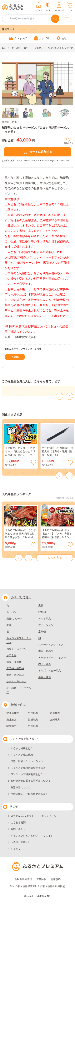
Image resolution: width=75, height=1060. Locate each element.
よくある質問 (18, 822)
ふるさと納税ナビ (21, 842)
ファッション (45, 625)
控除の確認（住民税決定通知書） (29, 793)
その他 (38, 48)
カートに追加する (40, 151)
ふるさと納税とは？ (22, 748)
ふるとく (16, 848)
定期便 (42, 631)
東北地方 (11, 719)
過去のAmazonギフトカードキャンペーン (33, 816)
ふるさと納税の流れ (22, 754)
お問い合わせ (18, 829)
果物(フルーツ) (14, 618)
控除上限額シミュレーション (27, 761)
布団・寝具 (44, 664)
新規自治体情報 (23, 879)
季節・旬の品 (45, 651)
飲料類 (42, 612)
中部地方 (33, 713)
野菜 (8, 625)
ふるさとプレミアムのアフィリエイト (32, 835)
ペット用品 (44, 618)
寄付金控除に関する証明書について (31, 780)
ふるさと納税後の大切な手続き (28, 767)
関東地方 (11, 726)
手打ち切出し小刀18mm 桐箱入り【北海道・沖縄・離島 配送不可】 (57, 451)
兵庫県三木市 (9, 122)
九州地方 (55, 719)
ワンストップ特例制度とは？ (27, 774)
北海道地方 (12, 713)
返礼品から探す (20, 48)
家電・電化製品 (15, 675)
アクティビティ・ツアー (52, 657)
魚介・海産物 (13, 661)
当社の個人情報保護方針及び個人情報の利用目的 (37, 886)
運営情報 (41, 879)
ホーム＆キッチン (16, 681)
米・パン (11, 612)
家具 (40, 605)
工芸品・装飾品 (15, 668)
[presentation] (4, 84)
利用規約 (56, 879)
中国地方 (33, 726)
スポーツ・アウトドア (50, 644)
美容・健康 (44, 677)
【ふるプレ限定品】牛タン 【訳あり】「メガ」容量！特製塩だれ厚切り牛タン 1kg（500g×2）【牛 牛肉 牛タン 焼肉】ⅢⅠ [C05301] (57, 537)
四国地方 (55, 713)
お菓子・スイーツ (16, 648)
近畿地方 (33, 719)
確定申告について (21, 787)
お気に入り (68, 142)
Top (4, 48)
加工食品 (11, 655)
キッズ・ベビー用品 (49, 670)
